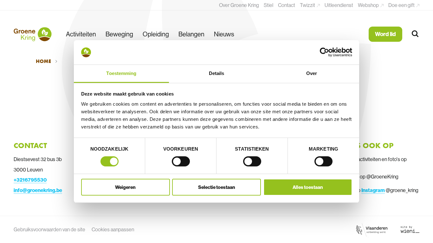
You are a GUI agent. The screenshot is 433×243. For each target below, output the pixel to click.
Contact (286, 5)
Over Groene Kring (239, 5)
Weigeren (125, 187)
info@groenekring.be (38, 190)
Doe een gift (402, 5)
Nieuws (224, 34)
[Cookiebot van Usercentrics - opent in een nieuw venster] (324, 52)
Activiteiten (81, 34)
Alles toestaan (308, 187)
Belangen (191, 34)
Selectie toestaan (216, 187)
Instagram (373, 190)
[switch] (181, 161)
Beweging (119, 34)
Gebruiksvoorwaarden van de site (49, 229)
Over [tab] (311, 73)
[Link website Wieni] (410, 229)
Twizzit (308, 5)
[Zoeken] (415, 34)
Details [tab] (216, 73)
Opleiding (156, 34)
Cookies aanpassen (113, 229)
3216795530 (31, 180)
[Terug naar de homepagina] (33, 34)
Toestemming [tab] (121, 73)
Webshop (369, 5)
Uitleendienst (339, 5)
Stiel (268, 5)
